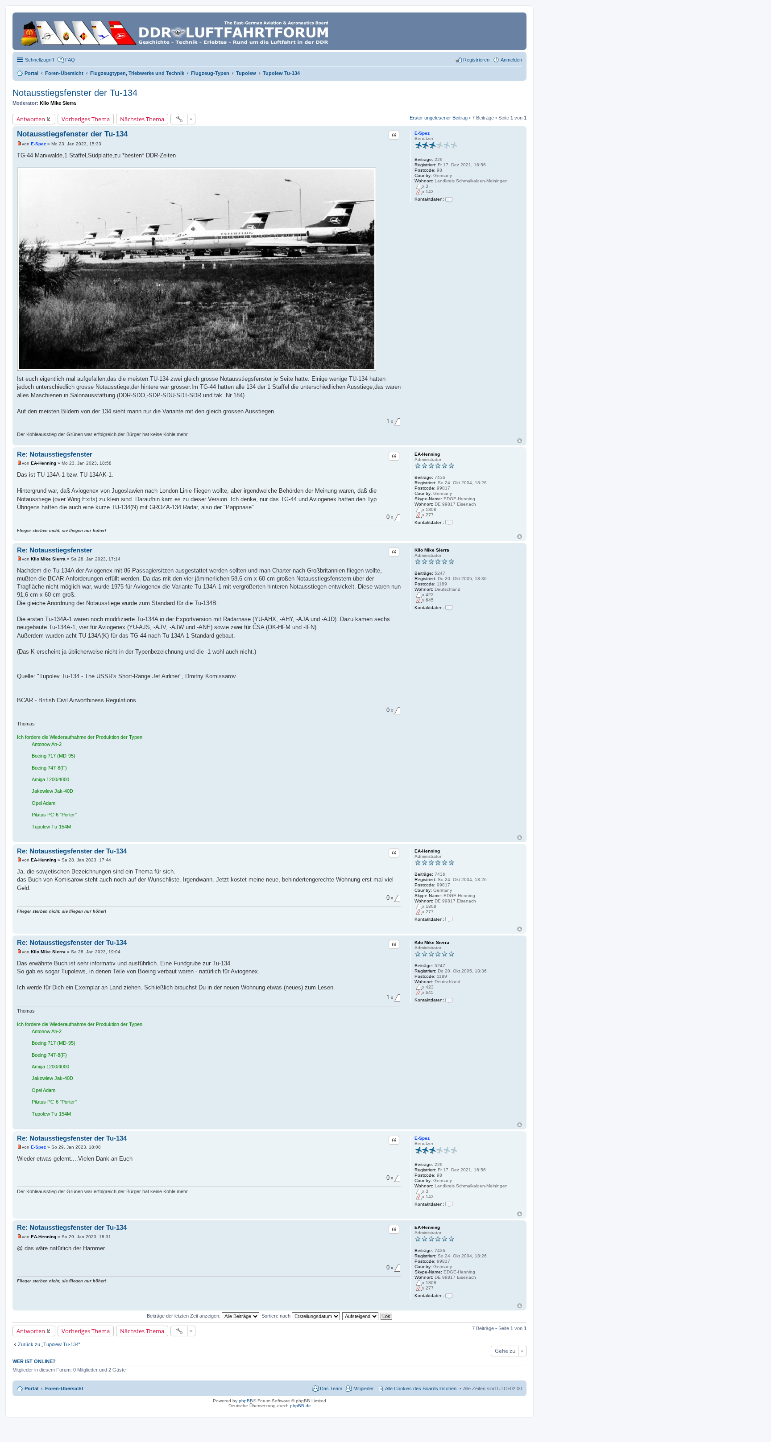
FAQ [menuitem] (70, 59)
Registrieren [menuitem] (476, 59)
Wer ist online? (34, 1361)
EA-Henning (427, 454)
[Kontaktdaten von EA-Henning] (448, 522)
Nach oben (519, 440)
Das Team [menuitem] (331, 1388)
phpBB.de (300, 1405)
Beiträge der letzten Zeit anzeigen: (184, 1315)
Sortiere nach (276, 1315)
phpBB (246, 1400)
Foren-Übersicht (64, 1388)
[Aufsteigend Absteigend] (360, 1315)
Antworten (31, 119)
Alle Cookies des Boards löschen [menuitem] (420, 1388)
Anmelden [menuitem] (511, 59)
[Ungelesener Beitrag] (19, 143)
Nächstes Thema (142, 119)
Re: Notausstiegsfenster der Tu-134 (72, 851)
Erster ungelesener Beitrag (439, 117)
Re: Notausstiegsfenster (54, 454)
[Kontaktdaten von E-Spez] (448, 199)
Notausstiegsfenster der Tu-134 (74, 93)
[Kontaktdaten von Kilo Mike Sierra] (448, 607)
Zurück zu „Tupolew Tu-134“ (49, 1344)
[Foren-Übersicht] (176, 31)
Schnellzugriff (39, 59)
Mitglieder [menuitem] (363, 1388)
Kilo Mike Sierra (58, 103)
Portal (31, 73)
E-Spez (422, 133)
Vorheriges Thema (86, 119)
